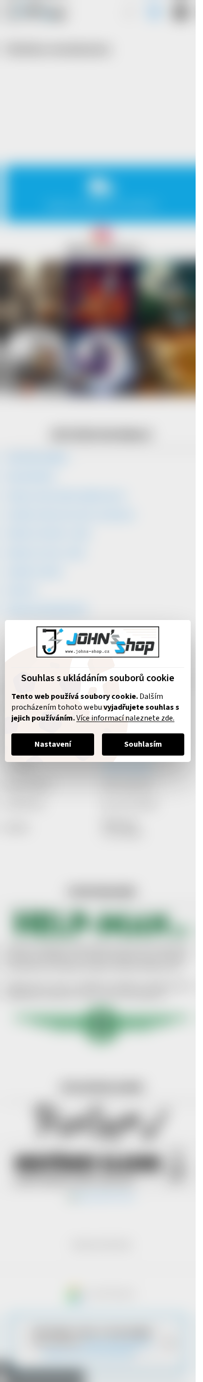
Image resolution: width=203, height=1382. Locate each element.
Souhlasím (143, 744)
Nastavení (52, 744)
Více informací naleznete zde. (125, 718)
